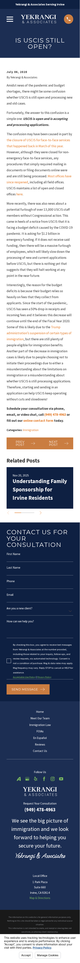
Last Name (13, 567)
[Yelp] (36, 779)
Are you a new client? (19, 608)
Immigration (31, 430)
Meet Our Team (40, 718)
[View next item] (40, 512)
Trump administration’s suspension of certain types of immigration (39, 333)
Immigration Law (40, 725)
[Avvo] (19, 779)
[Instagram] (53, 779)
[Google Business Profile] (27, 779)
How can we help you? (20, 621)
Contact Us (40, 751)
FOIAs (40, 731)
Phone (11, 581)
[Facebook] (44, 779)
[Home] (38, 19)
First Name (13, 554)
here (19, 194)
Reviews (40, 744)
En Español (40, 738)
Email (10, 594)
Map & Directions (39, 898)
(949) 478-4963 (40, 810)
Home (40, 712)
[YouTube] (61, 779)
